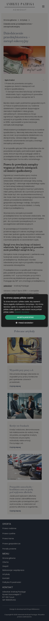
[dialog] (24, 310)
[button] (24, 322)
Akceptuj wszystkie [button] (25, 317)
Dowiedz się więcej (22, 312)
